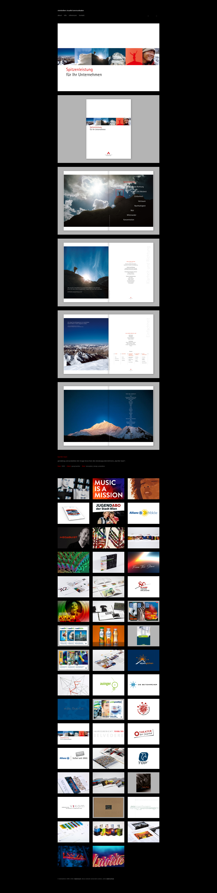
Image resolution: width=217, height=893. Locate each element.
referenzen (73, 15)
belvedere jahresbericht (156, 16)
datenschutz (110, 879)
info (65, 15)
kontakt (81, 15)
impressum (77, 879)
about (60, 15)
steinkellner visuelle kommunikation (71, 10)
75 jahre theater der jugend (148, 16)
